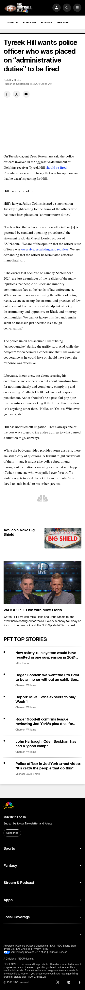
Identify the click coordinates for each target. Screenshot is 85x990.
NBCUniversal (26, 958)
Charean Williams (25, 685)
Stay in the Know (15, 817)
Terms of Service (57, 952)
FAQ (52, 945)
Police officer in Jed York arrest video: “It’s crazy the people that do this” (48, 766)
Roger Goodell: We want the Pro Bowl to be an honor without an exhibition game (47, 677)
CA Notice (40, 952)
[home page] (18, 7)
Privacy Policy (40, 948)
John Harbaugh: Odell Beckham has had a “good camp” (45, 743)
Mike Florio (14, 80)
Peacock (46, 22)
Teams (10, 22)
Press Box (9, 948)
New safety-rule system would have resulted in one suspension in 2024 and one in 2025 (45, 655)
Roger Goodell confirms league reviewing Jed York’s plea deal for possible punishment (44, 721)
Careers (20, 945)
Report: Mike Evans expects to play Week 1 (45, 699)
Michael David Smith (27, 774)
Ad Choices (23, 948)
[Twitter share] (16, 94)
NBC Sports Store (66, 945)
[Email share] (26, 94)
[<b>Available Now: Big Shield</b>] (62, 538)
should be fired (56, 167)
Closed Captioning (37, 945)
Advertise (9, 945)
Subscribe (12, 833)
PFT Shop (63, 22)
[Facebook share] (7, 94)
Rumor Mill (29, 22)
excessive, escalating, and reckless (45, 249)
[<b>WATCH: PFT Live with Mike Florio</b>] (43, 582)
